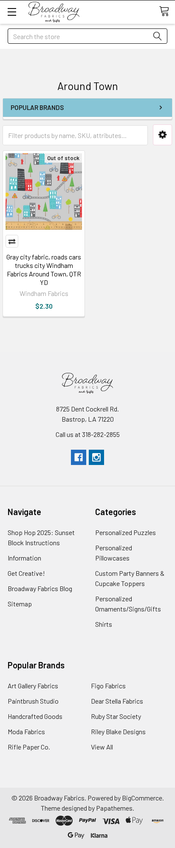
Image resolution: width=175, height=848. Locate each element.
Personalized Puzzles (125, 532)
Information (24, 558)
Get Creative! (26, 573)
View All (102, 747)
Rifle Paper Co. (29, 747)
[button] (162, 134)
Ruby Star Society (116, 716)
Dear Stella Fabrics (117, 701)
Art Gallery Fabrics (33, 686)
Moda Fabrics (26, 731)
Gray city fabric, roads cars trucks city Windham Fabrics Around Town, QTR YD (43, 269)
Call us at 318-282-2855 (88, 434)
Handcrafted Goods (35, 716)
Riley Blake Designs (118, 731)
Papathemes (114, 808)
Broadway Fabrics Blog (40, 588)
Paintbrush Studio (33, 701)
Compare (12, 241)
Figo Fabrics (108, 686)
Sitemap (20, 604)
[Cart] (167, 11)
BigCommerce (142, 798)
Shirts (103, 624)
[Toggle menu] (11, 11)
